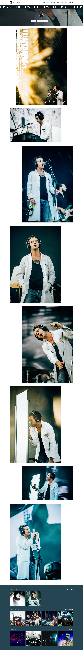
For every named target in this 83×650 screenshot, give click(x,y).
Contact (66, 2)
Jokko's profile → (71, 629)
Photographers (53, 2)
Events (62, 2)
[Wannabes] (11, 2)
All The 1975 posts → (70, 589)
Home (44, 2)
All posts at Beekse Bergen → (69, 609)
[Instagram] (70, 2)
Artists (48, 2)
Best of (58, 2)
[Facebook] (72, 2)
